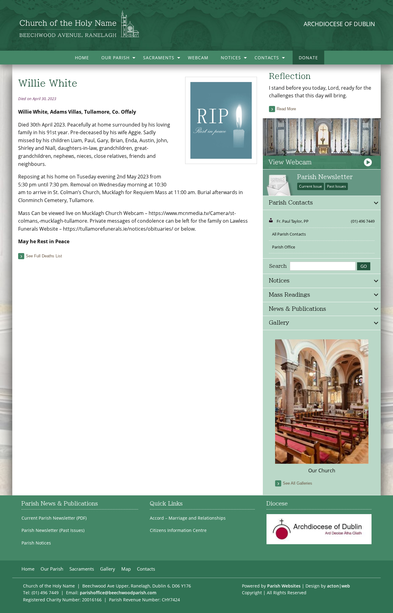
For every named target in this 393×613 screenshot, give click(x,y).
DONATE (308, 58)
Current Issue (310, 186)
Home (82, 58)
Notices (231, 58)
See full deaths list (44, 256)
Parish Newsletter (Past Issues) (52, 530)
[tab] (322, 203)
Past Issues (336, 186)
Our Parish (115, 58)
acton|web (338, 586)
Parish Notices (36, 543)
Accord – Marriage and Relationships (188, 518)
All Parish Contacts (289, 234)
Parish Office (283, 247)
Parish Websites (284, 586)
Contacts (267, 58)
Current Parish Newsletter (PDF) (54, 518)
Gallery (107, 569)
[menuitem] (82, 57)
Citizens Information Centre (178, 530)
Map (126, 569)
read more (286, 109)
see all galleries (297, 483)
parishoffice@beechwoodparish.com (118, 592)
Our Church (321, 470)
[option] (321, 406)
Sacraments (158, 58)
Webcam (198, 58)
